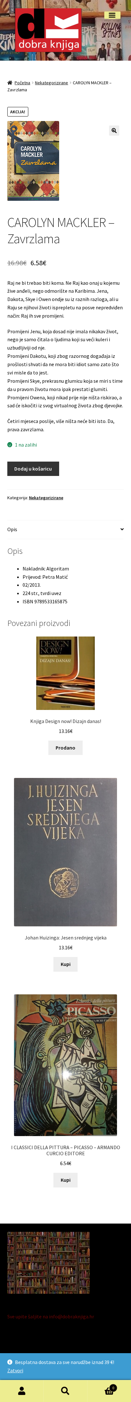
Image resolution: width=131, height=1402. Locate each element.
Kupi (66, 964)
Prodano (65, 747)
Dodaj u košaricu (33, 468)
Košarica (100, 1385)
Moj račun (22, 1391)
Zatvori (15, 1370)
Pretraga (65, 1391)
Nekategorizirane (51, 83)
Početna (22, 83)
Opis (12, 529)
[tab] (65, 529)
